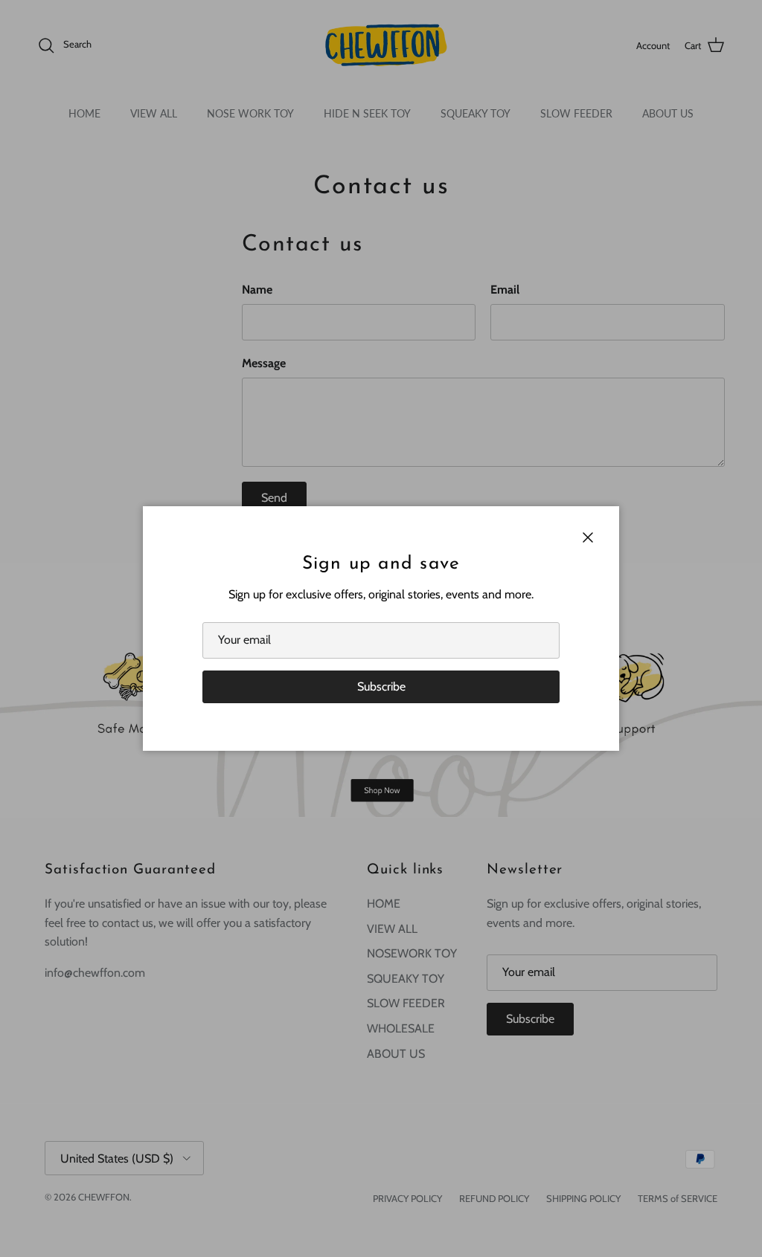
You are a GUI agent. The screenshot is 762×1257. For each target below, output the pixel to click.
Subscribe (381, 686)
